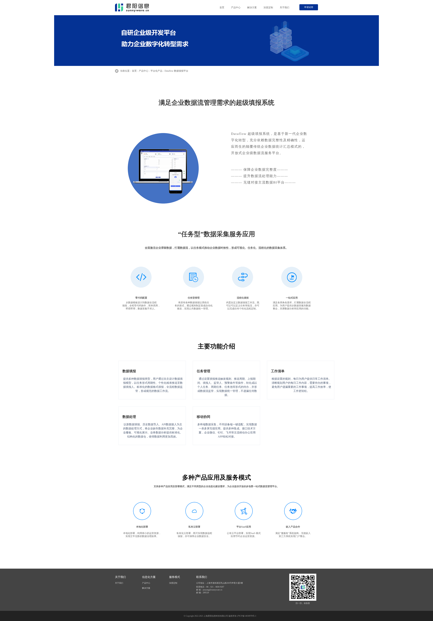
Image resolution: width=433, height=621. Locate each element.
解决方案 (252, 7)
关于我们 (284, 7)
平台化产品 (156, 71)
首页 (222, 7)
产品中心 (236, 7)
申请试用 (308, 7)
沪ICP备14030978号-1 (246, 616)
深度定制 (268, 7)
